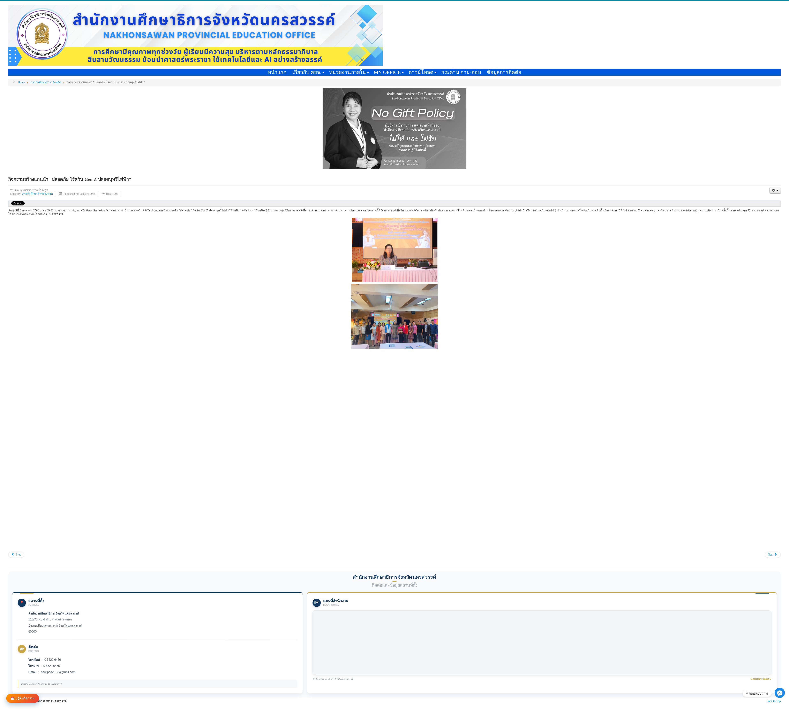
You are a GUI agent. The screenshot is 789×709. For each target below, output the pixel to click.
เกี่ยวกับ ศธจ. (306, 72)
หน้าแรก (277, 72)
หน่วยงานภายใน (347, 72)
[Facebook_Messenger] (780, 699)
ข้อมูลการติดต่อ (504, 72)
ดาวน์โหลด (420, 72)
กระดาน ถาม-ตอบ (461, 72)
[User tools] (775, 191)
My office (387, 72)
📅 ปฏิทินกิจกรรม (23, 698)
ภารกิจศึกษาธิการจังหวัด (37, 193)
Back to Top (774, 701)
